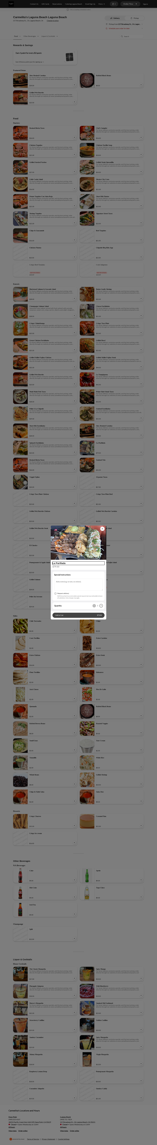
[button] (78, 543)
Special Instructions (62, 575)
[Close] (102, 529)
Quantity (58, 605)
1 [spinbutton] (97, 606)
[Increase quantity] (101, 605)
